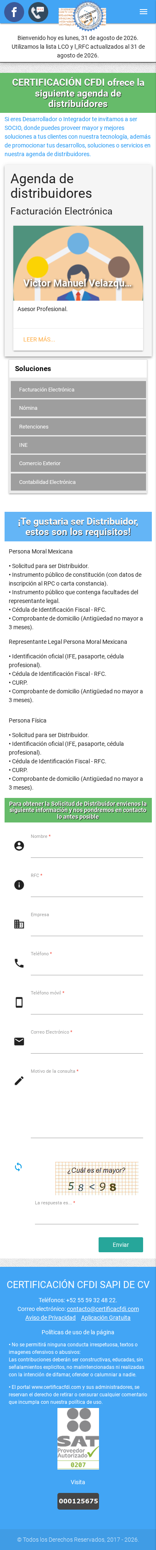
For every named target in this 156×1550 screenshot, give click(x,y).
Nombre (41, 836)
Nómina (28, 408)
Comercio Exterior (39, 463)
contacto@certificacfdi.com (103, 1309)
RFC (36, 875)
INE (23, 445)
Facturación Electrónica (46, 389)
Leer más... (39, 339)
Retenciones (34, 427)
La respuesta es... (55, 1203)
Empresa (40, 914)
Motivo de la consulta (55, 1071)
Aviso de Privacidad (50, 1317)
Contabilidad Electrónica (47, 482)
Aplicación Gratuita (106, 1317)
